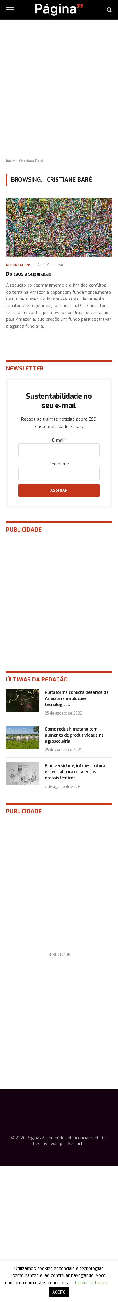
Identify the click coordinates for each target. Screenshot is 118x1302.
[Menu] (10, 10)
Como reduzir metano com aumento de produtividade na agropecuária (74, 735)
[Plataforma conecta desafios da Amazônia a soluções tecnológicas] (22, 700)
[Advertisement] (59, 89)
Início (10, 161)
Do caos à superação (28, 274)
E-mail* (59, 440)
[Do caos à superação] (59, 227)
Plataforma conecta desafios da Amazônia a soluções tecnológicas (76, 699)
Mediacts (75, 1143)
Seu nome (59, 464)
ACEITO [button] (59, 1292)
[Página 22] (59, 10)
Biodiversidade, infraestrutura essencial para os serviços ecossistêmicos (75, 772)
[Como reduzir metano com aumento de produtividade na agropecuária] (22, 737)
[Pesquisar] (109, 10)
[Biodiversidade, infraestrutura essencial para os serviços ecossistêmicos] (22, 773)
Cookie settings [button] (91, 1283)
